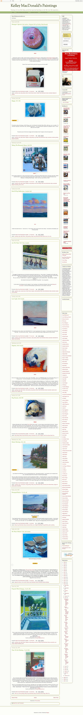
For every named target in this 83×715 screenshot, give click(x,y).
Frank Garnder (65, 377)
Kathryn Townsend (65, 423)
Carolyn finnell (65, 336)
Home (13, 12)
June (66, 666)
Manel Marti (64, 475)
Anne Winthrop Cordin (66, 317)
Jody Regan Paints (66, 137)
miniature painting (55, 137)
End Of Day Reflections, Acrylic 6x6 (22, 191)
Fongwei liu (64, 375)
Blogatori (65, 209)
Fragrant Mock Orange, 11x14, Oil (21, 589)
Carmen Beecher (67, 117)
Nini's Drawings (65, 501)
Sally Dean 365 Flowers (67, 155)
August (66, 596)
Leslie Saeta (64, 454)
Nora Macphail (65, 503)
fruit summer (24, 582)
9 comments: (31, 580)
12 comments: (32, 234)
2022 (65, 563)
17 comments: (32, 336)
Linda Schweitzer (65, 462)
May (65, 667)
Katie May (64, 429)
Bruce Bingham (67, 171)
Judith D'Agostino (65, 404)
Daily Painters (23, 236)
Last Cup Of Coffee (66, 444)
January (66, 675)
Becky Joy (64, 320)
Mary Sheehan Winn (66, 485)
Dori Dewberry (65, 363)
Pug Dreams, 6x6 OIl (17, 398)
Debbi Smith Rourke (66, 351)
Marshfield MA (55, 337)
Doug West (64, 365)
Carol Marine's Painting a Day (67, 109)
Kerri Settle (64, 435)
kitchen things (42, 693)
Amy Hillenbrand (65, 315)
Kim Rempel (64, 440)
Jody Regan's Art (65, 396)
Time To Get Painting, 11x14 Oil (20, 650)
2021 (65, 565)
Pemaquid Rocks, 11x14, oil (19, 492)
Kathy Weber (64, 427)
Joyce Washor (65, 402)
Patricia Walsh (65, 509)
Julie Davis (64, 406)
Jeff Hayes (64, 384)
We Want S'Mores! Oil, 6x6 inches (21, 531)
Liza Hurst (64, 471)
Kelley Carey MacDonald (40, 137)
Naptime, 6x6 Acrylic (17, 345)
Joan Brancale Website (66, 394)
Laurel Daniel (64, 446)
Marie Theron (65, 481)
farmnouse (36, 642)
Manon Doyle (64, 477)
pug (21, 391)
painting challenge (46, 582)
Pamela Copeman (67, 180)
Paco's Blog (29, 424)
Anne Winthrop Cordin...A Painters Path (67, 126)
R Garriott (64, 517)
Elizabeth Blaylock (65, 371)
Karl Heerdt (64, 421)
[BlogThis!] (39, 91)
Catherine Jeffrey (65, 340)
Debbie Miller (64, 353)
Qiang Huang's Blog (66, 515)
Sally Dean (64, 527)
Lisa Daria (64, 464)
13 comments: (32, 289)
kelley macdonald (48, 137)
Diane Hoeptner (65, 359)
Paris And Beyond (65, 545)
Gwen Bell (64, 378)
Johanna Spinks (65, 400)
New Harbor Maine (50, 484)
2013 (65, 578)
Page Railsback (65, 505)
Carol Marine (64, 328)
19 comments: (32, 388)
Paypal (39, 636)
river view (49, 236)
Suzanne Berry (65, 536)
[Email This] (38, 91)
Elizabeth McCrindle (66, 373)
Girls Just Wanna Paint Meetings (22, 12)
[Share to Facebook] (42, 91)
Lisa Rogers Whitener (66, 466)
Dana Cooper (64, 348)
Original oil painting (15, 138)
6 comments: (31, 523)
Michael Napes (65, 489)
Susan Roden (49, 58)
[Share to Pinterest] (43, 91)
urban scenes (21, 184)
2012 (65, 580)
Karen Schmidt (65, 417)
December (67, 585)
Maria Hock (64, 479)
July (65, 597)
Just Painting (66, 145)
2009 (65, 677)
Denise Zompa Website (66, 355)
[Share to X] (40, 91)
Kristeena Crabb (65, 442)
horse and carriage (37, 183)
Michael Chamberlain (66, 487)
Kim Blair (64, 437)
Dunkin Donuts (37, 57)
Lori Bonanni (64, 473)
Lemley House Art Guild (66, 450)
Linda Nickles (64, 458)
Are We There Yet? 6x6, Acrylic (20, 243)
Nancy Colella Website (66, 496)
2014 (65, 577)
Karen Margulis (65, 413)
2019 (65, 568)
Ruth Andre (64, 525)
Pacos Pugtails (17, 391)
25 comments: (32, 433)
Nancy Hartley (65, 498)
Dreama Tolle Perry (66, 367)
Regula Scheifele (65, 519)
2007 (65, 680)
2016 (65, 573)
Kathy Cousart (65, 425)
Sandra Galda (65, 529)
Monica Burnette (65, 491)
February (66, 672)
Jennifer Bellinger (65, 386)
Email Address (66, 40)
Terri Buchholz (65, 538)
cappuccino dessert (18, 582)
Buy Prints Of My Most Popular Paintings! (66, 258)
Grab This (64, 102)
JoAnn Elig (64, 392)
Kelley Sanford (65, 431)
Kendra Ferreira (65, 433)
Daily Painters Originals (51, 57)
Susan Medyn (65, 534)
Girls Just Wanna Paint (30, 569)
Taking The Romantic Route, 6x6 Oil (22, 145)
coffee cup (16, 693)
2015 (65, 575)
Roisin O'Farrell (65, 523)
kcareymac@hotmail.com (39, 637)
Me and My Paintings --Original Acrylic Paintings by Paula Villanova (67, 199)
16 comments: (32, 691)
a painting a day (17, 137)
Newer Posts (14, 697)
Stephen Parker (65, 530)
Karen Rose (64, 415)
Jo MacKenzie (65, 390)
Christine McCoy (65, 344)
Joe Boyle (64, 398)
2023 (65, 562)
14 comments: (32, 91)
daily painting (31, 137)
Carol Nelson (64, 330)
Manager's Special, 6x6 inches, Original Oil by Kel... (66, 602)
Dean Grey (64, 349)
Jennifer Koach (65, 388)
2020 (65, 567)
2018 (65, 570)
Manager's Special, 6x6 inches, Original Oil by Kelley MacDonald (30, 24)
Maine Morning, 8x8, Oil (18, 442)
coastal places (28, 337)
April (66, 669)
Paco (36, 435)
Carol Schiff (64, 332)
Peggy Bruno (64, 513)
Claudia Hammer (65, 346)
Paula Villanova (65, 511)
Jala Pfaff (64, 380)
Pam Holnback (65, 507)
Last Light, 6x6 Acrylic (18, 299)
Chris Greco (64, 342)
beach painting (23, 337)
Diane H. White (65, 357)
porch (23, 643)
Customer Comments (34, 12)
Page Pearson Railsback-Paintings (66, 232)
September (67, 593)
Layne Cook (64, 448)
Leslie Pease (64, 452)
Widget (67, 102)
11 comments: (32, 135)
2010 (65, 583)
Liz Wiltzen (64, 469)
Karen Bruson (66, 218)
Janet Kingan (64, 382)
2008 (65, 679)
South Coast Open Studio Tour (49, 435)
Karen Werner (65, 419)
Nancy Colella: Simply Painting (67, 184)
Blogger (47, 712)
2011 (65, 582)
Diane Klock (64, 361)
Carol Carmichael (65, 326)
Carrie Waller (64, 338)
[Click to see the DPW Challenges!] (68, 556)
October (66, 590)
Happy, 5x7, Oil (16, 101)
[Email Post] (36, 91)
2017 (65, 572)
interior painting (21, 693)
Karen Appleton (65, 409)
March (66, 671)
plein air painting (18, 485)
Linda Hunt (64, 456)
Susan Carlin (64, 532)
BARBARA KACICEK (66, 227)
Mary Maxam (64, 483)
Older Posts (55, 697)
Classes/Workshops (43, 12)
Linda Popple (64, 460)
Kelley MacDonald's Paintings (34, 5)
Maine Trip (47, 693)
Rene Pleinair (64, 521)
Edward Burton (65, 369)
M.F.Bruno (66, 163)
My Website (64, 262)
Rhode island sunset (43, 236)
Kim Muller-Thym (65, 438)
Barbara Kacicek (65, 319)
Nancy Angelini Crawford (65, 494)
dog (35, 137)
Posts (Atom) (37, 700)
